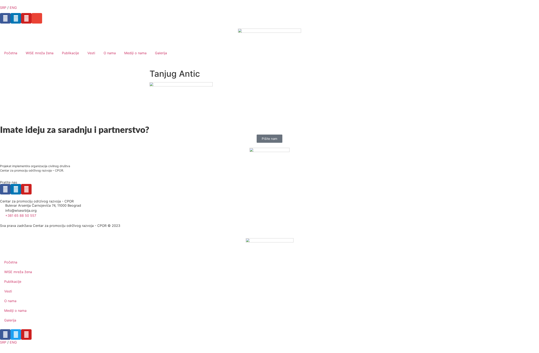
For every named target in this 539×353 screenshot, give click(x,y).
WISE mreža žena (39, 53)
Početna (10, 53)
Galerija (161, 53)
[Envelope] (37, 18)
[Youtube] (26, 18)
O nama (110, 53)
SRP (3, 7)
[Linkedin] (16, 18)
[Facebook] (5, 18)
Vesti (91, 53)
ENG (13, 7)
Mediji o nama (135, 53)
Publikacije (70, 53)
